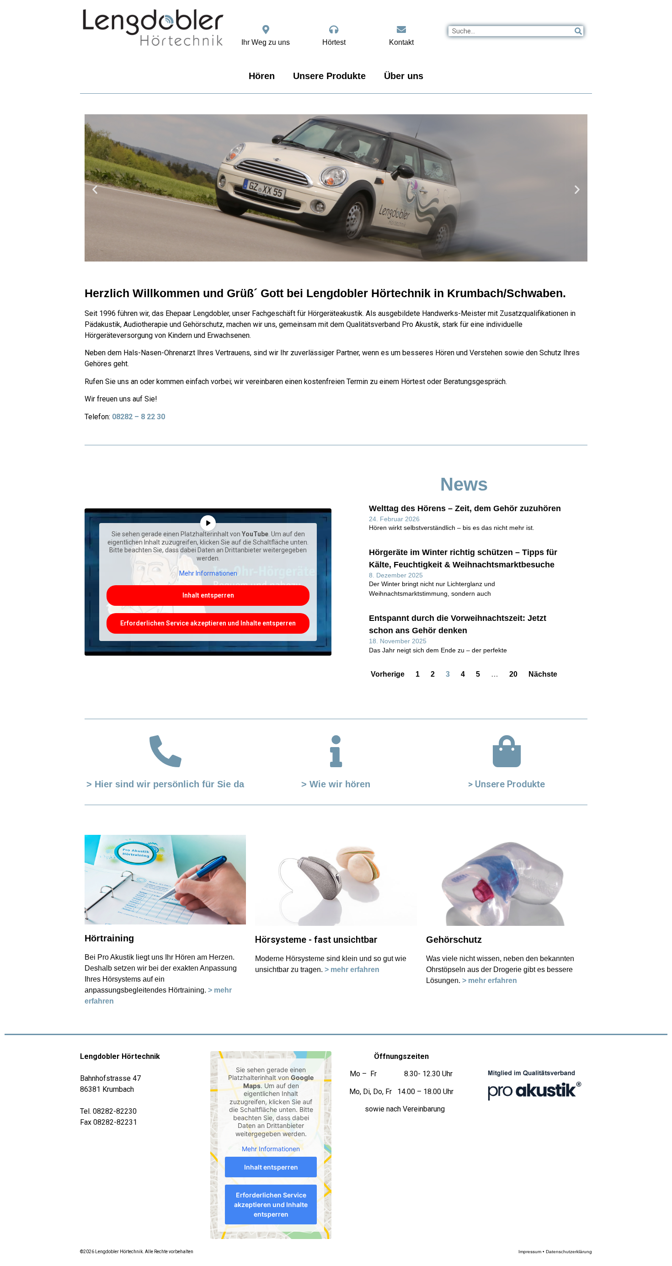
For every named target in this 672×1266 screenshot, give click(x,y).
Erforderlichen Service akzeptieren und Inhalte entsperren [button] (208, 623)
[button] (95, 189)
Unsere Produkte (329, 76)
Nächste (542, 674)
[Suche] (578, 31)
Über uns (403, 76)
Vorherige (388, 674)
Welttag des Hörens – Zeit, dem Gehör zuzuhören (465, 508)
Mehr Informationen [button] (208, 573)
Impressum (529, 1251)
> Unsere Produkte (506, 784)
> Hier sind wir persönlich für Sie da (165, 784)
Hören (262, 76)
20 (513, 674)
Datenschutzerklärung (569, 1251)
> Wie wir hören (335, 784)
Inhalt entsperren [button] (208, 595)
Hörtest (334, 42)
